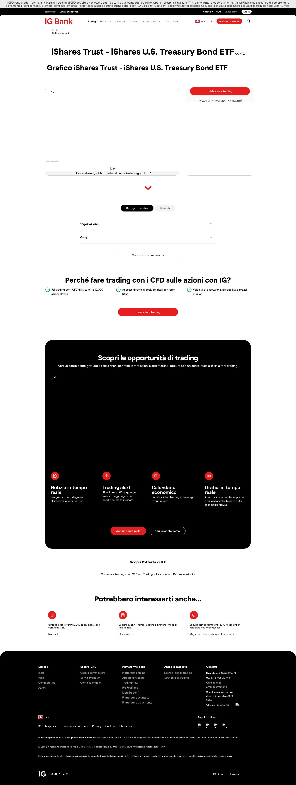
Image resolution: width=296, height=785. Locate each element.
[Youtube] (216, 726)
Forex (41, 677)
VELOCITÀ (205, 100)
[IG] (59, 21)
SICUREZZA (219, 100)
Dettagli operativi (137, 208)
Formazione (171, 21)
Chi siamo (134, 21)
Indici (41, 672)
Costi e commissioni (92, 672)
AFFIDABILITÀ (236, 100)
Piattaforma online (133, 672)
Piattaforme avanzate (135, 697)
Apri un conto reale (229, 21)
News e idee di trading (178, 672)
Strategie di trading (176, 677)
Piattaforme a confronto (137, 702)
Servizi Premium (90, 677)
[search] (248, 21)
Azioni (42, 687)
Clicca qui (223, 704)
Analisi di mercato (152, 21)
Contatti (211, 666)
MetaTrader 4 (130, 692)
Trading (92, 21)
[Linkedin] (225, 726)
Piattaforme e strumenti (112, 21)
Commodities (46, 682)
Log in (246, 11)
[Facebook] (200, 726)
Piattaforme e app (134, 666)
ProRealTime (130, 687)
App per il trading (133, 677)
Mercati (165, 208)
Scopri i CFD (88, 666)
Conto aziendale (90, 682)
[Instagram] (208, 726)
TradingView (130, 682)
